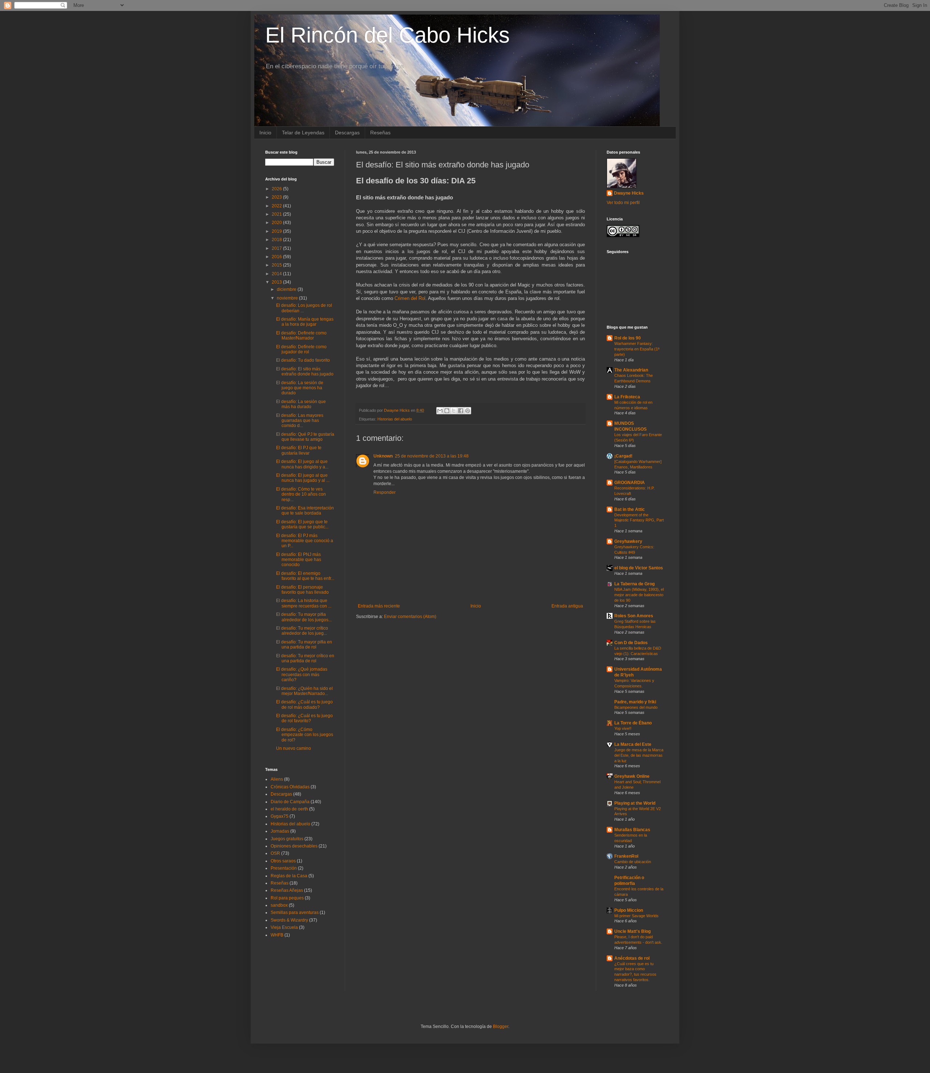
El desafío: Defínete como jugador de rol (301, 349)
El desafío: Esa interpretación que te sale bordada (305, 510)
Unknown (383, 456)
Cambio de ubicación (632, 861)
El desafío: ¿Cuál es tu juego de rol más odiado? (304, 704)
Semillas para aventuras (295, 912)
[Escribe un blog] (446, 410)
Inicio (265, 132)
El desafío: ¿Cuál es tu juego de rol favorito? (304, 718)
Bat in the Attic (629, 509)
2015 (277, 265)
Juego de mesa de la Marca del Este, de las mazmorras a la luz (638, 755)
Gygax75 (279, 816)
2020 (277, 222)
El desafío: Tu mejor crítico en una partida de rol (305, 658)
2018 (277, 239)
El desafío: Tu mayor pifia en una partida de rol (304, 644)
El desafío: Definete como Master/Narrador (301, 335)
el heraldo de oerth (289, 809)
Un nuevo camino (293, 748)
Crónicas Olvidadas (290, 786)
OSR (275, 853)
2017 (277, 248)
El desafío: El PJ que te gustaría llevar (299, 450)
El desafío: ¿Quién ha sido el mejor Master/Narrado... (304, 691)
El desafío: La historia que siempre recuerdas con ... (303, 603)
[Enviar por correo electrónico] (440, 410)
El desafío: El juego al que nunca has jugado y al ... (302, 478)
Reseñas (380, 132)
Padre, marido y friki (635, 701)
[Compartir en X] (453, 410)
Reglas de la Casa (289, 875)
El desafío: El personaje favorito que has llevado (302, 590)
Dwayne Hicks (629, 193)
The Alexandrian (631, 370)
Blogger (500, 1026)
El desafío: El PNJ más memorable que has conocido (298, 560)
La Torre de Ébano (633, 723)
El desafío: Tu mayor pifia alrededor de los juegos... (304, 617)
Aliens (277, 779)
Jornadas (280, 831)
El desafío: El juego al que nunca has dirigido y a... (302, 464)
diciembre (287, 289)
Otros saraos (283, 860)
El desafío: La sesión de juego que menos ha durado (299, 388)
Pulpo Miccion (628, 910)
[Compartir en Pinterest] (467, 410)
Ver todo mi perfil (623, 202)
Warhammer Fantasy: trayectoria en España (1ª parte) (636, 349)
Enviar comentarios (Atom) (410, 616)
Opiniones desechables (294, 846)
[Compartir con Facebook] (460, 410)
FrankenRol (626, 856)
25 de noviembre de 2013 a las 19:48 (432, 456)
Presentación (284, 868)
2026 (277, 188)
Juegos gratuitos (287, 838)
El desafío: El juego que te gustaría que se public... (302, 524)
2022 (277, 205)
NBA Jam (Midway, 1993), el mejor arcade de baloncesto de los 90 (639, 594)
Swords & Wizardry (289, 920)
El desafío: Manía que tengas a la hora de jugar (304, 322)
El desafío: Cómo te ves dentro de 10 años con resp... (301, 494)
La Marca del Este (632, 744)
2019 (277, 231)
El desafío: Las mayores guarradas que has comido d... (299, 420)
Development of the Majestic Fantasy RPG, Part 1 (639, 520)
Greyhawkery (628, 541)
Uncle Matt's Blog (632, 931)
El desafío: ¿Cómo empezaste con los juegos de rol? (304, 735)
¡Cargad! (623, 456)
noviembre (288, 298)
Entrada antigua (567, 606)
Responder (384, 492)
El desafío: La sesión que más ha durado (301, 404)
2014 (277, 273)
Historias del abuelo (394, 419)
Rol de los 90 (627, 338)
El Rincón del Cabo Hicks (387, 35)
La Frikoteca (627, 396)
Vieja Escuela (284, 927)
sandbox (279, 905)
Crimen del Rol (410, 298)
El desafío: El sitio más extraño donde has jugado (304, 371)
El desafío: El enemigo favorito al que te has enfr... (305, 576)
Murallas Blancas (632, 829)
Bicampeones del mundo (636, 707)
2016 (277, 256)
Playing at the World (634, 803)
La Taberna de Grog (634, 583)
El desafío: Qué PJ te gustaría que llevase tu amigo (305, 437)
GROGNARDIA (629, 482)
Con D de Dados (631, 642)
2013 (277, 282)
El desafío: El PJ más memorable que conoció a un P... (304, 541)
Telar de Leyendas (303, 132)
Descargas (347, 132)
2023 (277, 197)
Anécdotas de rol (632, 958)
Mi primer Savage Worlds (636, 916)
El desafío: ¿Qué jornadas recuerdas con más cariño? (301, 674)
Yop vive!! (622, 728)
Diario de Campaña (290, 801)
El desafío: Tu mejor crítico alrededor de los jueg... (302, 631)
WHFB (277, 935)
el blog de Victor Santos (638, 567)
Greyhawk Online (632, 776)
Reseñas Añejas (287, 890)
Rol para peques (287, 898)
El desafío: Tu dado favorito (303, 360)
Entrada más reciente (379, 606)
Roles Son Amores (633, 615)
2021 (277, 214)
